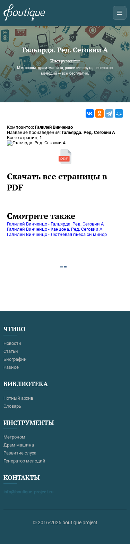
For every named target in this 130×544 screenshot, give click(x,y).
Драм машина (18, 445)
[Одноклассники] (99, 113)
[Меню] (120, 13)
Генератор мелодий (24, 461)
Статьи (10, 351)
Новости (12, 343)
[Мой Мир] (119, 113)
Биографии (15, 359)
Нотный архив (18, 398)
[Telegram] (109, 113)
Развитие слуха (19, 453)
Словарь (12, 406)
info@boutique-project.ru (28, 491)
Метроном (14, 437)
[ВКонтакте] (90, 113)
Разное (11, 367)
